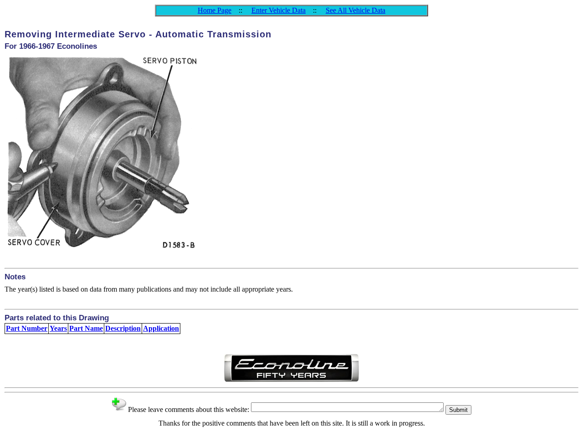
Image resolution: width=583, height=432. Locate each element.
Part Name (86, 328)
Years (58, 328)
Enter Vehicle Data (278, 10)
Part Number (26, 328)
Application (161, 328)
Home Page (214, 10)
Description (123, 328)
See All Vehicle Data (355, 10)
